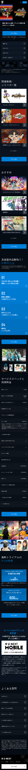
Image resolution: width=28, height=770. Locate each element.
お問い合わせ (18, 761)
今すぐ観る (14, 33)
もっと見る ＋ (14, 150)
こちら (23, 427)
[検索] (21, 2)
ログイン (24, 2)
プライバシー (12, 761)
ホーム (2, 761)
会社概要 (6, 761)
